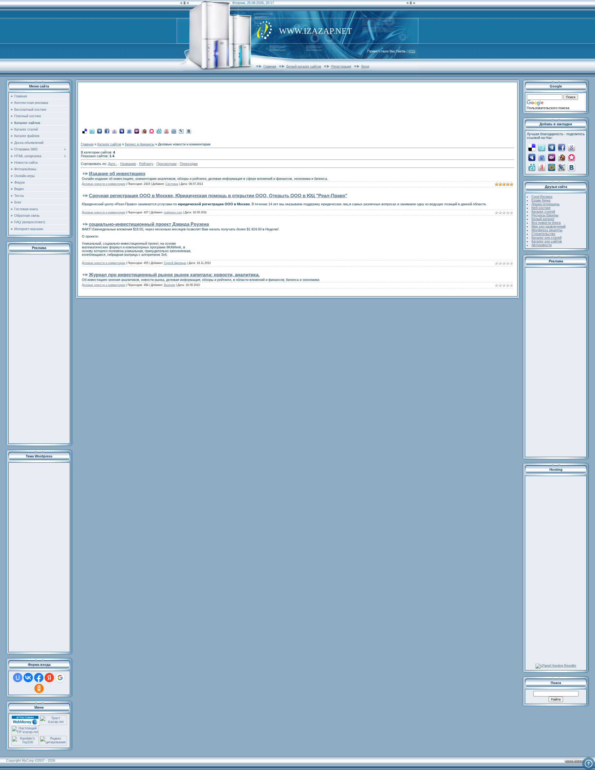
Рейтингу (146, 164)
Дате (111, 164)
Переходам (189, 164)
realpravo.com (173, 212)
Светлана (171, 183)
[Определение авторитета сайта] (53, 724)
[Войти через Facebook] (38, 677)
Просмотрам (166, 164)
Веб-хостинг (541, 208)
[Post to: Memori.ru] (151, 131)
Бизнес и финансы (139, 144)
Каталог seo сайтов (546, 241)
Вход (365, 66)
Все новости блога (546, 223)
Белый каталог (542, 219)
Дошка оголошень (545, 204)
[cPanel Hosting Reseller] (556, 665)
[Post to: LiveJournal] (181, 131)
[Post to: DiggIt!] (99, 131)
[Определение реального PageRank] (25, 734)
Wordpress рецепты (546, 230)
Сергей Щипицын (175, 263)
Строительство (543, 234)
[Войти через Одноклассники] (39, 688)
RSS (411, 51)
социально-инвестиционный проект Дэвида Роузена (149, 224)
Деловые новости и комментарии (103, 183)
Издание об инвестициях (117, 173)
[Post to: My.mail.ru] (174, 131)
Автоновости (541, 245)
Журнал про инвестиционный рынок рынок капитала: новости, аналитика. (174, 274)
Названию (128, 164)
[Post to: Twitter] (92, 131)
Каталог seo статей (546, 237)
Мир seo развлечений (548, 226)
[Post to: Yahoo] (136, 131)
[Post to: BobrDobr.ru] (144, 131)
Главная (269, 66)
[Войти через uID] (17, 677)
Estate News (541, 200)
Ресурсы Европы (544, 215)
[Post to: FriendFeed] (129, 131)
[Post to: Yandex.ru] (166, 131)
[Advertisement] (39, 349)
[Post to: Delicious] (84, 131)
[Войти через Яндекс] (49, 677)
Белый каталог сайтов (303, 66)
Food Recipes (542, 196)
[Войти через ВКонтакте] (28, 677)
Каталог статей (543, 211)
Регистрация (341, 66)
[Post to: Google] (114, 131)
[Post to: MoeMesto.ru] (159, 131)
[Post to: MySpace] (122, 131)
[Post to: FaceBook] (107, 131)
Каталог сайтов (109, 144)
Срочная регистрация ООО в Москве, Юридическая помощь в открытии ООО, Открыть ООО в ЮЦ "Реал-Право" (218, 195)
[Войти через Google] (60, 678)
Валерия (169, 285)
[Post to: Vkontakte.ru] (188, 131)
